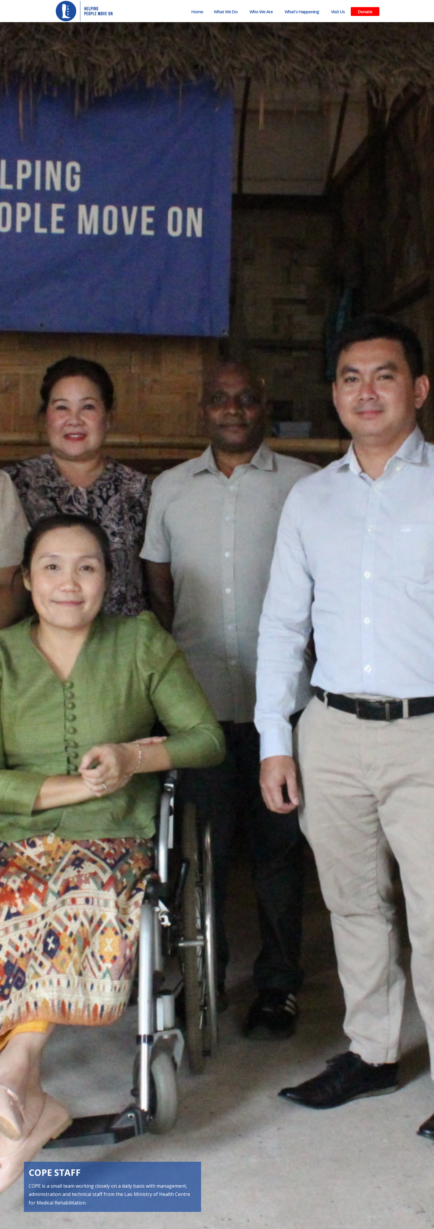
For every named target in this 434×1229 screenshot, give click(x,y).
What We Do (226, 11)
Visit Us (338, 11)
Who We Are (261, 11)
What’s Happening (302, 11)
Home (197, 11)
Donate (365, 11)
